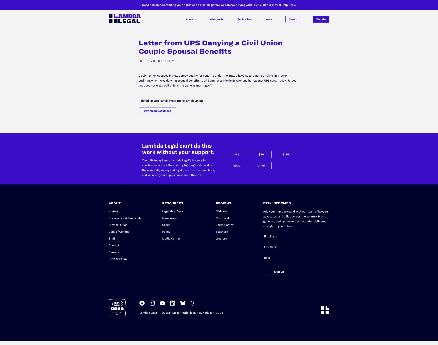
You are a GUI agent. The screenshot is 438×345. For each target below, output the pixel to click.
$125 (286, 154)
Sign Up (279, 271)
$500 (236, 165)
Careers (114, 252)
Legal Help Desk (172, 211)
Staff (112, 238)
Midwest (221, 211)
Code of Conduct (120, 231)
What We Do (217, 19)
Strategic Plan (118, 224)
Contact (114, 245)
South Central (225, 224)
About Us (191, 19)
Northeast (222, 218)
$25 (236, 154)
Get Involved (244, 19)
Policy (166, 231)
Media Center (171, 238)
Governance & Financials (125, 218)
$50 (261, 154)
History (114, 211)
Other (261, 165)
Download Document (157, 110)
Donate (321, 19)
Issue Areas (170, 218)
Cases (166, 224)
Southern (222, 231)
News (269, 19)
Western (221, 238)
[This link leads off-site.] (142, 304)
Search (293, 19)
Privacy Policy (118, 258)
